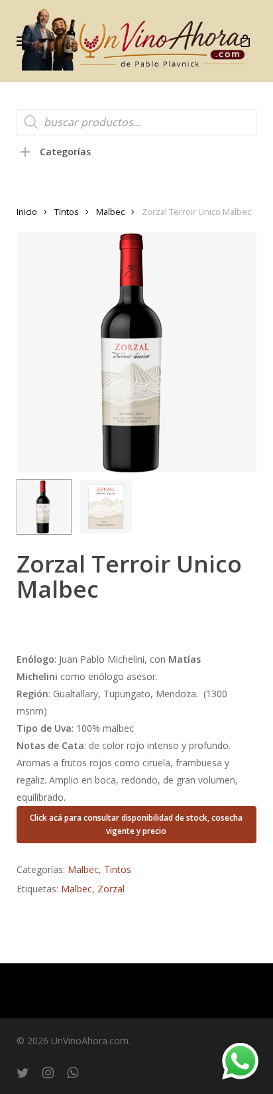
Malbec (110, 212)
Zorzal (111, 888)
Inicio (27, 212)
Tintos (66, 212)
